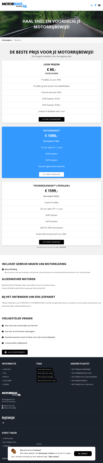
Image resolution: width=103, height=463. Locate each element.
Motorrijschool (9, 442)
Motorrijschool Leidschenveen (84, 377)
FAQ (4, 373)
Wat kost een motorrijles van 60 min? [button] (21, 326)
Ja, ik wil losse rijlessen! (51, 119)
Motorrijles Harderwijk (81, 369)
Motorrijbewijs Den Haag (82, 373)
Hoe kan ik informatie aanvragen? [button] (20, 331)
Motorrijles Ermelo (79, 381)
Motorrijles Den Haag (45, 373)
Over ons (6, 369)
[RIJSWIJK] (11, 397)
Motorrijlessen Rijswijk (45, 377)
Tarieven (6, 446)
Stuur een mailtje (10, 408)
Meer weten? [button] (54, 456)
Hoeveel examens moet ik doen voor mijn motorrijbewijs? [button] (30, 337)
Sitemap (6, 384)
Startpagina (7, 40)
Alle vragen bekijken (16, 352)
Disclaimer (7, 381)
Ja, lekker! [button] (83, 454)
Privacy (6, 377)
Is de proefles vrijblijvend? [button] (16, 343)
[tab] (53, 326)
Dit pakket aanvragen (51, 174)
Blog (39, 444)
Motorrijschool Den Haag (47, 381)
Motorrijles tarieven (45, 369)
